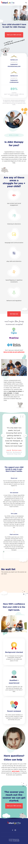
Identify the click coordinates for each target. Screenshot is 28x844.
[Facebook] (12, 830)
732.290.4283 (16, 840)
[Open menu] (26, 3)
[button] (25, 435)
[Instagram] (15, 830)
